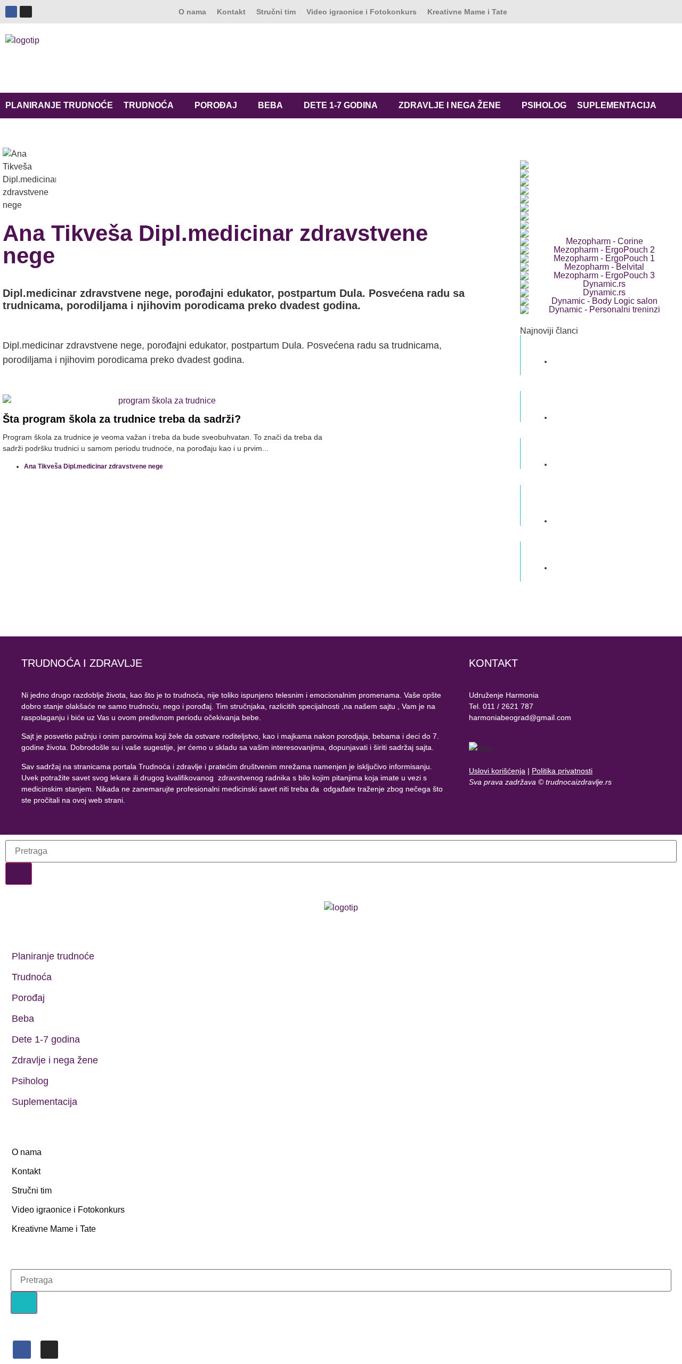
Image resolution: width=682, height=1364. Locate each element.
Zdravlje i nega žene (450, 105)
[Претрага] (18, 873)
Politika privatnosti (562, 770)
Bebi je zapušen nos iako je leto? (593, 448)
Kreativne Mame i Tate (467, 11)
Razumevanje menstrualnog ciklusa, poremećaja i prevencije (604, 551)
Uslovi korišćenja (497, 770)
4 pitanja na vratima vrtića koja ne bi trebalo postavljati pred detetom (601, 499)
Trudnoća (149, 105)
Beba (270, 105)
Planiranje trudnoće (59, 105)
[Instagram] (25, 12)
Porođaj (215, 105)
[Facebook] (11, 12)
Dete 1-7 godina (341, 105)
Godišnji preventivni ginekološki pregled (605, 345)
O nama (192, 11)
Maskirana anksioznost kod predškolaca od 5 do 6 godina (598, 401)
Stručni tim (276, 11)
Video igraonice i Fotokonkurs (361, 11)
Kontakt (231, 11)
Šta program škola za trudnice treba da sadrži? (122, 419)
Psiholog (544, 105)
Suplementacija (616, 105)
